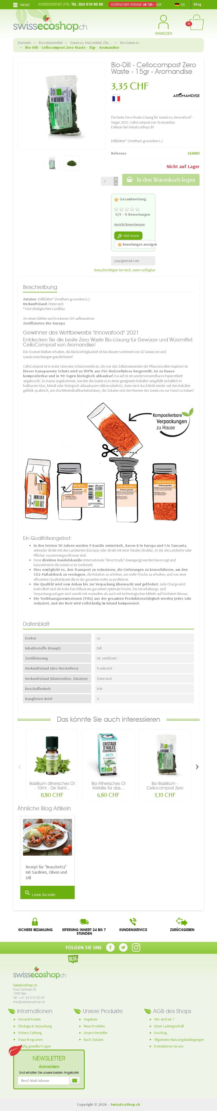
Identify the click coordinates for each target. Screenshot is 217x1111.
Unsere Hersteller (96, 1032)
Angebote (90, 1019)
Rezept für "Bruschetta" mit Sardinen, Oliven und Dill (46, 872)
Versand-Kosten (29, 1019)
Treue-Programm (30, 1039)
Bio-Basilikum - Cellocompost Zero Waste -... (165, 788)
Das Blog (160, 1032)
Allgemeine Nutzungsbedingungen (179, 1039)
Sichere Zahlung (30, 1032)
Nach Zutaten (93, 1039)
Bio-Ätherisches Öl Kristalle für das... (108, 785)
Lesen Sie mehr (40, 893)
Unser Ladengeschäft (169, 1026)
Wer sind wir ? (164, 1019)
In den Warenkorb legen (166, 179)
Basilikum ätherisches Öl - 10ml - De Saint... (52, 785)
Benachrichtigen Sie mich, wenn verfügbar (124, 270)
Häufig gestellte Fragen (34, 1046)
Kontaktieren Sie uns (168, 1046)
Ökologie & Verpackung (35, 1026)
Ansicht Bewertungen (129, 224)
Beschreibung (40, 287)
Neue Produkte (94, 1026)
